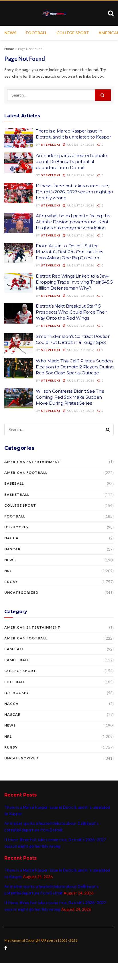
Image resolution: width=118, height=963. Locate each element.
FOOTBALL (36, 32)
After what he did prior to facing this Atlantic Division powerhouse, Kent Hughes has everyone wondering (73, 221)
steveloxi (50, 144)
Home (9, 49)
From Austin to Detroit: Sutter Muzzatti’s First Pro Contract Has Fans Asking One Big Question (69, 251)
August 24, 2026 (80, 144)
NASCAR (12, 549)
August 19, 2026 (80, 295)
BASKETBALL (16, 494)
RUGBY (11, 581)
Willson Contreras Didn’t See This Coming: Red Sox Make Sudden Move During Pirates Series (70, 397)
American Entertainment (32, 462)
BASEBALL (14, 483)
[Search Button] (103, 95)
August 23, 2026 (80, 265)
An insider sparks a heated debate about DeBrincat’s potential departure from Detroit (71, 161)
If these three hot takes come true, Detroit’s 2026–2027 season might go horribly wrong (74, 191)
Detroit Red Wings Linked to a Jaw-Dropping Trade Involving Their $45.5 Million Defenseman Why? (74, 282)
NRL (8, 571)
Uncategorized (21, 592)
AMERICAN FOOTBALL (25, 472)
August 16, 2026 (80, 380)
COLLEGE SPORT (72, 32)
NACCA (11, 538)
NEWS (10, 32)
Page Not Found (30, 49)
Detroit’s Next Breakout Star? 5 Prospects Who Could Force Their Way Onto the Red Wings (71, 312)
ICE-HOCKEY (16, 527)
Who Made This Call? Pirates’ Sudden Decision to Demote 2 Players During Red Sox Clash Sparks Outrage (75, 367)
